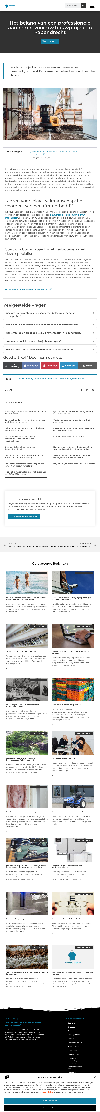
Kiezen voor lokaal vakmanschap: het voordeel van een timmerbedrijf (56, 152)
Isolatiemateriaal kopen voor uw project (23, 812)
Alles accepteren (50, 1101)
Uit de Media (72, 1050)
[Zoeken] (83, 5)
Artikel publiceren (75, 1035)
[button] (94, 1077)
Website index (73, 1054)
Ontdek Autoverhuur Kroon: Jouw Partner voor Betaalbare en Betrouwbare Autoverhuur (26, 866)
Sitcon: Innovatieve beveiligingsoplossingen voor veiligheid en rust (71, 598)
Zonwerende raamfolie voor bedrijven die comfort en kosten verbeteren (24, 464)
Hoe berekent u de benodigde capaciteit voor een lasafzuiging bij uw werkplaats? (72, 448)
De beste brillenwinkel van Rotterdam (69, 919)
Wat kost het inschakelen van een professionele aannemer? (50, 349)
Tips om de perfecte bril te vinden (21, 651)
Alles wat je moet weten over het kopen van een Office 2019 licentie (25, 473)
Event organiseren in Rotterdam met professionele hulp (22, 705)
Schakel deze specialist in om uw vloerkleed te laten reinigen (27, 973)
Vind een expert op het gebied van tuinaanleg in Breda (72, 973)
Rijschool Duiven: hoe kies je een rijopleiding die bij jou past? (20, 448)
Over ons (71, 1023)
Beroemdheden (74, 1047)
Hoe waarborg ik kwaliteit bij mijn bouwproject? (50, 341)
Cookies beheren (50, 1108)
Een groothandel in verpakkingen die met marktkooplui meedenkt (25, 421)
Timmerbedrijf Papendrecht (72, 378)
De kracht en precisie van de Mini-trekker (70, 812)
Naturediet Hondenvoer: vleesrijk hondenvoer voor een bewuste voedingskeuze (20, 438)
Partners (71, 1031)
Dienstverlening (50, 41)
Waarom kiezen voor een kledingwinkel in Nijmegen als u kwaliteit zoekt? (73, 456)
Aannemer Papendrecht (46, 378)
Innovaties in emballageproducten (67, 705)
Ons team (71, 1027)
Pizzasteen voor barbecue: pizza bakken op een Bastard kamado (73, 429)
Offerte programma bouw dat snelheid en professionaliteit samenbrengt (24, 456)
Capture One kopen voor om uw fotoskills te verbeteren (71, 652)
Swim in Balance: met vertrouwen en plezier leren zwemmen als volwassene (25, 598)
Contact (71, 1039)
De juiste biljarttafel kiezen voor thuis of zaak (74, 463)
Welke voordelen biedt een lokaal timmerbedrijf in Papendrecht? (50, 333)
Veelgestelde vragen (41, 158)
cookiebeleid (48, 1092)
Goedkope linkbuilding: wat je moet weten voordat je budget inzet (75, 1063)
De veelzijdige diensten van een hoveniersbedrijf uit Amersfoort (20, 759)
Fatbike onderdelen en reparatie (68, 436)
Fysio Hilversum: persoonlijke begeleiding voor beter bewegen (73, 412)
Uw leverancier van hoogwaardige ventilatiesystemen (67, 866)
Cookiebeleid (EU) (75, 1043)
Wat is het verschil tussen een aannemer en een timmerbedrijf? (50, 324)
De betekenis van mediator (64, 758)
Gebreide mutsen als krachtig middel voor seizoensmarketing (25, 429)
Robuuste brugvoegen (16, 919)
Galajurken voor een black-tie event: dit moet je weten (71, 421)
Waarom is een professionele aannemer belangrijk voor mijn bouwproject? (50, 315)
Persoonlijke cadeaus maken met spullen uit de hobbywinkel (25, 412)
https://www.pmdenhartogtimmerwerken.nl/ (28, 289)
